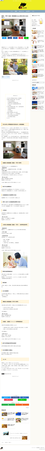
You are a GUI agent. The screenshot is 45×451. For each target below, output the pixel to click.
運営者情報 (38, 447)
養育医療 (9, 109)
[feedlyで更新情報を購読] (8, 405)
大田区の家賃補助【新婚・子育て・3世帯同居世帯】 (15, 106)
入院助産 (9, 105)
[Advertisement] (15, 43)
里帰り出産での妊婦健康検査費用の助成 (14, 103)
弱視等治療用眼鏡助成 (11, 108)
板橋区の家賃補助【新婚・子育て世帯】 (13, 99)
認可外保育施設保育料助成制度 (13, 115)
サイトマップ (34, 447)
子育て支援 (9, 373)
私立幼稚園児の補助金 (11, 116)
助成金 (6, 373)
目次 (14, 95)
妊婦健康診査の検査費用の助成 (13, 102)
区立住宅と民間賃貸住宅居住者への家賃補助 (14, 98)
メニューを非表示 (6, 76)
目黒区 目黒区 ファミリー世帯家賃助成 (13, 113)
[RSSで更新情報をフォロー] (22, 405)
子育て (3, 373)
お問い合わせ (42, 447)
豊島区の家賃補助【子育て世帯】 (12, 112)
